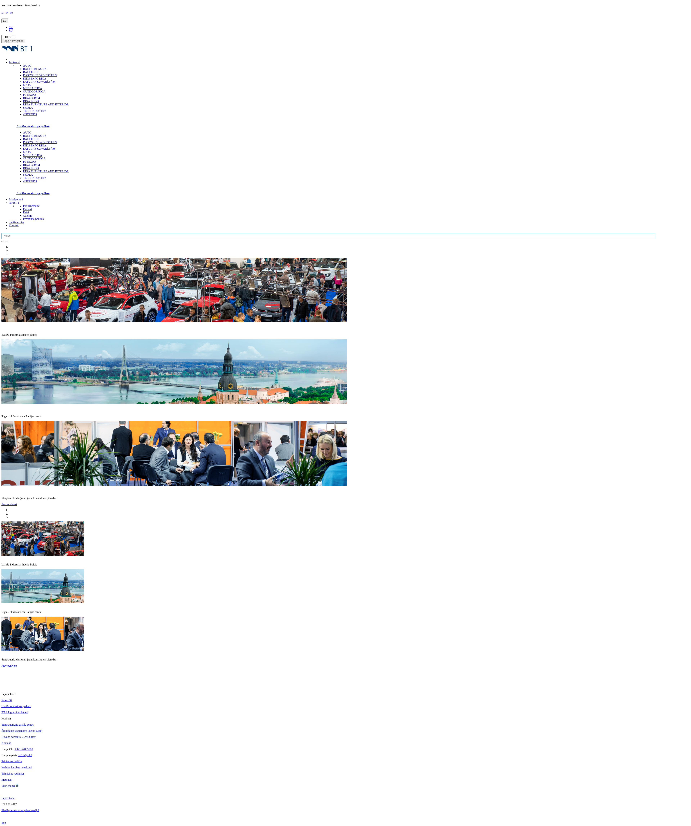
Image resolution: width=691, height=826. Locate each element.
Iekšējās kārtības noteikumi (16, 767)
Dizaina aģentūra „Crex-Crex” (18, 736)
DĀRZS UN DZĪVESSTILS (40, 142)
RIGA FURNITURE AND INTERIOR (46, 171)
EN (7, 13)
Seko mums (8, 785)
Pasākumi (14, 62)
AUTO (27, 132)
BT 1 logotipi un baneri (14, 712)
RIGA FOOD (31, 168)
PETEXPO (29, 161)
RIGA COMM (31, 164)
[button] (6, 504)
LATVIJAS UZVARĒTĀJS (39, 148)
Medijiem (6, 779)
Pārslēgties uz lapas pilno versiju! (20, 810)
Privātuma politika (33, 218)
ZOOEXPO (30, 181)
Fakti (26, 212)
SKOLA (28, 174)
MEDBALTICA (32, 155)
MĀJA (27, 151)
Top (3, 822)
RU (11, 13)
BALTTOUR (31, 139)
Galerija (27, 215)
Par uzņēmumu (31, 205)
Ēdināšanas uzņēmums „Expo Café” (22, 730)
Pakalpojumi (16, 199)
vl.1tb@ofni (25, 755)
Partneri (27, 209)
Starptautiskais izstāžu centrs (17, 724)
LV (2, 13)
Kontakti (14, 225)
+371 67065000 (24, 749)
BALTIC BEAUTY (34, 135)
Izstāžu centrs (16, 222)
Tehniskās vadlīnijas (12, 773)
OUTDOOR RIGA (34, 158)
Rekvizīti (6, 700)
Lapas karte (8, 798)
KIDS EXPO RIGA (34, 145)
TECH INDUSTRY (34, 177)
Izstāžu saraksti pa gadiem (16, 706)
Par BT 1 (14, 202)
